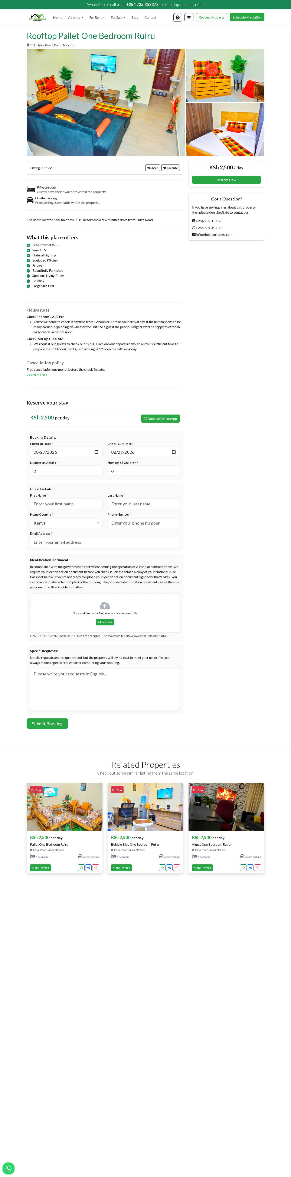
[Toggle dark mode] (177, 17)
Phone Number (119, 514)
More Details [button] (40, 868)
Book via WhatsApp (162, 418)
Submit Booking (47, 723)
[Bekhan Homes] (37, 17)
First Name (39, 495)
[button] (188, 17)
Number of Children (123, 463)
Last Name (116, 495)
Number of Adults (44, 463)
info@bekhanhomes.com (214, 234)
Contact (150, 17)
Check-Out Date (120, 444)
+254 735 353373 (142, 4)
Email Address (41, 533)
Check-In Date (41, 444)
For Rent (95, 17)
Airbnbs (74, 17)
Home (57, 17)
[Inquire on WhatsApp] (81, 867)
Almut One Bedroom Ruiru (211, 844)
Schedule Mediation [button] (247, 17)
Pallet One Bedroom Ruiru (49, 844)
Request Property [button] (212, 17)
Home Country (41, 514)
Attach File (105, 622)
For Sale (117, 17)
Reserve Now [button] (226, 179)
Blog (134, 17)
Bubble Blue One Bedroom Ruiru (135, 844)
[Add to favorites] (95, 867)
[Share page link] (88, 867)
